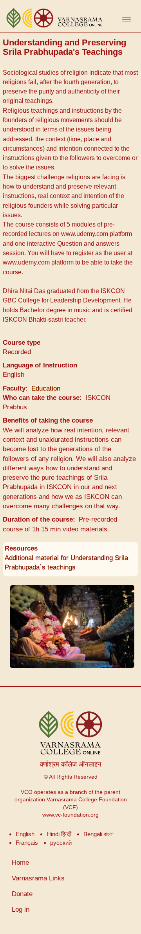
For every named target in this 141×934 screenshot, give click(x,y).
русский (61, 842)
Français (27, 842)
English (25, 834)
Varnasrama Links (38, 878)
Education (45, 388)
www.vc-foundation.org (70, 815)
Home (20, 862)
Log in (20, 909)
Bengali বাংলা (98, 834)
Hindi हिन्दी (59, 834)
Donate (22, 894)
